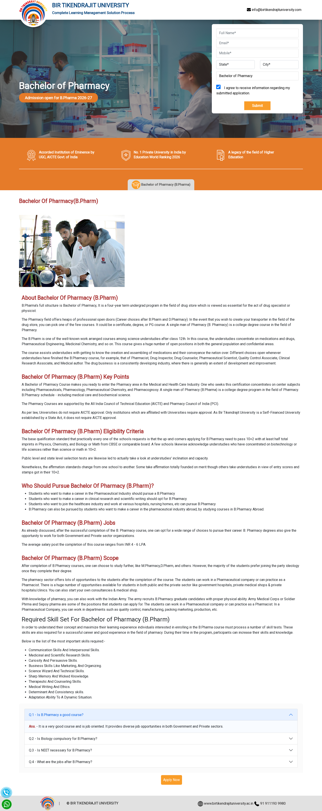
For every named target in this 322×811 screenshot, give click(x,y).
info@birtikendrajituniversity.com (276, 10)
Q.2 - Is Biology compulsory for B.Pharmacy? (63, 739)
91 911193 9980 (273, 803)
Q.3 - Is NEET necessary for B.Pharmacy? (60, 750)
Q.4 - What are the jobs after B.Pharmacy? (60, 762)
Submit (257, 106)
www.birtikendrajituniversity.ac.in (228, 803)
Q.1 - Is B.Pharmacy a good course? (56, 715)
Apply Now (171, 780)
